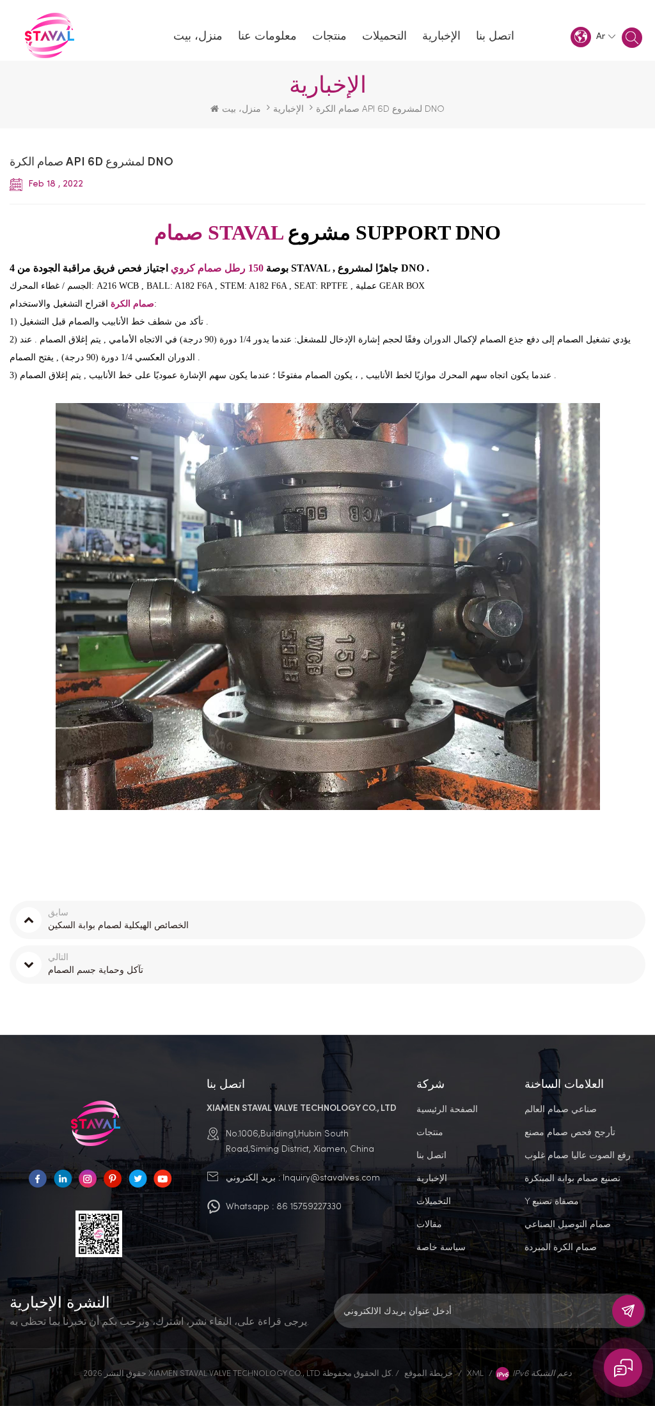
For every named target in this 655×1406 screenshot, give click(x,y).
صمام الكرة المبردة (561, 1246)
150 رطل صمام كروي (218, 268)
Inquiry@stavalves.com (331, 1177)
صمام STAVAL (218, 232)
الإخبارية (441, 36)
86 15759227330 (309, 1205)
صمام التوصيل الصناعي (568, 1223)
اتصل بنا (495, 36)
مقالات (429, 1223)
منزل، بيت (198, 36)
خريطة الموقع (428, 1373)
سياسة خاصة (441, 1246)
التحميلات (384, 36)
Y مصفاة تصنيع (552, 1200)
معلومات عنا (267, 36)
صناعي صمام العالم (561, 1108)
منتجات (329, 36)
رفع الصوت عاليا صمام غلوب (578, 1154)
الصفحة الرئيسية (447, 1108)
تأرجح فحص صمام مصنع (570, 1131)
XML (475, 1373)
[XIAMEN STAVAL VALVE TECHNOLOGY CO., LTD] (53, 37)
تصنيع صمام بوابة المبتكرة (572, 1177)
